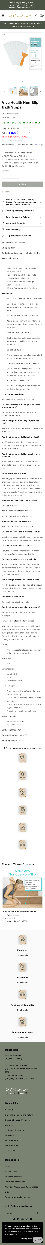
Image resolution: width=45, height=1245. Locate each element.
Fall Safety (13, 258)
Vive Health (34, 253)
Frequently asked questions (17, 1197)
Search (8, 1166)
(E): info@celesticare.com (17, 1065)
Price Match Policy (13, 1177)
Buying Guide (11, 1171)
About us (9, 1110)
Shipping (4, 140)
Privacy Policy (11, 1140)
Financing (9, 1135)
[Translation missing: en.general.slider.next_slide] (28, 81)
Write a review (27, 400)
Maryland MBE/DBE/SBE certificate (21, 1187)
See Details (22, 955)
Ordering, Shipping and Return (19, 1115)
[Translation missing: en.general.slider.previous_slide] (17, 81)
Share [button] (7, 192)
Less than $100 (21, 253)
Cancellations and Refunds (17, 1120)
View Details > (30, 288)
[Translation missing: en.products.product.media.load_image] (12, 91)
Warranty (9, 1125)
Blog (7, 1192)
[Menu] (2, 15)
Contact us (10, 1151)
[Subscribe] (37, 1213)
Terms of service (12, 1146)
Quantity (5, 171)
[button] (36, 15)
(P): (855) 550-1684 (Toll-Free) (19, 1079)
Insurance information (15, 1182)
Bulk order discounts (14, 1130)
